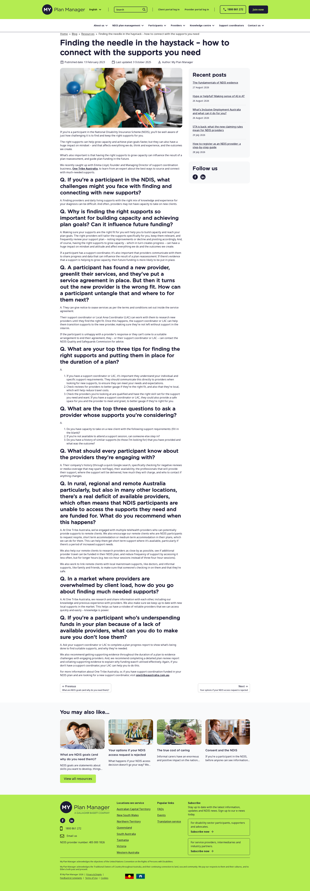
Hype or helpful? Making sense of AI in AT (219, 96)
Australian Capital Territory (133, 809)
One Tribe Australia (85, 168)
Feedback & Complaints (71, 878)
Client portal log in (169, 9)
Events (161, 815)
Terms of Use (91, 878)
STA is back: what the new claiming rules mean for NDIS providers (218, 128)
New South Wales (128, 815)
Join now (258, 9)
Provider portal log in (197, 9)
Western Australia (128, 852)
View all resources (78, 778)
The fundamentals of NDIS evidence (215, 82)
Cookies (104, 878)
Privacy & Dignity (94, 874)
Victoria (121, 846)
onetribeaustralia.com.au (152, 675)
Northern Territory (129, 821)
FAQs (160, 809)
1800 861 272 (235, 9)
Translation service (169, 821)
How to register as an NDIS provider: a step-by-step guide (217, 145)
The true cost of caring (173, 750)
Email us (72, 836)
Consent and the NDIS (221, 750)
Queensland (124, 827)
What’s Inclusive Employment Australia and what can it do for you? (217, 111)
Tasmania (123, 840)
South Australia (126, 834)
